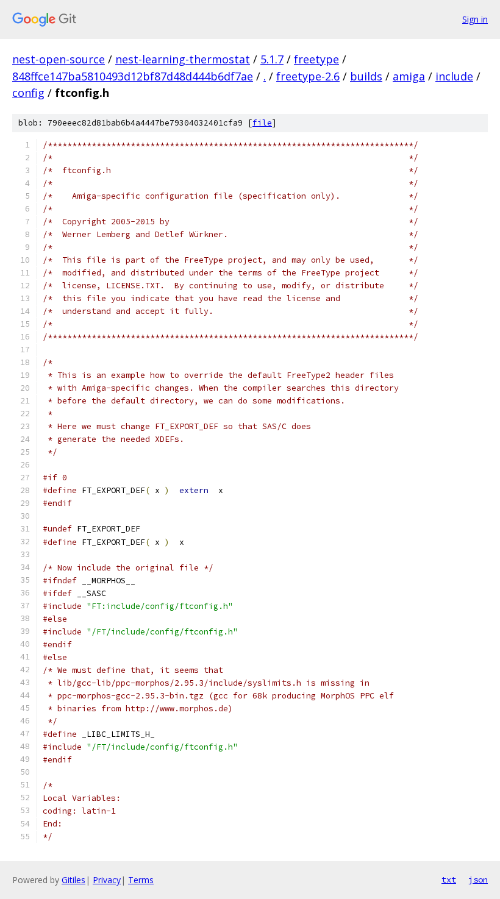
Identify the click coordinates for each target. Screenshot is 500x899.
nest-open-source (58, 59)
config (28, 92)
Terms (141, 880)
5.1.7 (272, 59)
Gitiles (73, 880)
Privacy (107, 880)
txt (448, 879)
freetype (316, 59)
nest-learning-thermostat (182, 59)
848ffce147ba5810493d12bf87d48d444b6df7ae (132, 76)
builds (366, 76)
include (454, 76)
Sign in (475, 19)
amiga (409, 76)
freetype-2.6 (308, 76)
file (262, 123)
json (478, 879)
